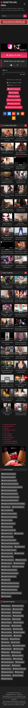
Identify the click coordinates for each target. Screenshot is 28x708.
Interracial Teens (8, 426)
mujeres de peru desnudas (9, 516)
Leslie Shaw (6, 642)
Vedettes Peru (6, 566)
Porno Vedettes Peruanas (9, 550)
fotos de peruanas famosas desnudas (12, 487)
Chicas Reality (6, 612)
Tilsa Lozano (20, 672)
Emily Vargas (6, 625)
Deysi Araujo (17, 619)
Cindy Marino (17, 612)
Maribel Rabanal (7, 648)
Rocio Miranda (18, 658)
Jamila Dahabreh (7, 635)
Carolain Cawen (18, 609)
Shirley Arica (17, 665)
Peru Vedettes (14, 92)
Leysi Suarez (16, 642)
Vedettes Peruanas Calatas (9, 569)
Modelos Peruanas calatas (9, 513)
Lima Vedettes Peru (19, 507)
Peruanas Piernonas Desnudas (10, 543)
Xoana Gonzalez (19, 675)
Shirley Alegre (6, 665)
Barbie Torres (17, 85)
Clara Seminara (7, 615)
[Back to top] (23, 703)
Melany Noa (6, 652)
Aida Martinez (6, 605)
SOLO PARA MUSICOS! (10, 443)
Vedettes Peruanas (18, 566)
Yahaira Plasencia (7, 678)
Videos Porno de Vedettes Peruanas (12, 593)
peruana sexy (19, 533)
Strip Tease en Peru (8, 556)
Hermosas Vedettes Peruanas (10, 500)
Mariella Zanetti (19, 648)
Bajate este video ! (15, 55)
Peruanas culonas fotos (9, 523)
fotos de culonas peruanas (9, 480)
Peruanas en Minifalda (14, 99)
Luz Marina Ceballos (19, 645)
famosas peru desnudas (9, 477)
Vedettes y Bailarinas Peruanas (10, 583)
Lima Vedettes (8, 434)
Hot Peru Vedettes (9, 437)
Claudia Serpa (6, 619)
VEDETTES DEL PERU (9, 4)
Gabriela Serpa (18, 629)
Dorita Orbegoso (7, 622)
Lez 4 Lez (6, 432)
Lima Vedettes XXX (8, 510)
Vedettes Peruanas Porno (9, 576)
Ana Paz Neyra (6, 609)
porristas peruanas (7, 553)
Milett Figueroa (16, 652)
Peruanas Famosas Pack (9, 540)
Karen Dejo (18, 635)
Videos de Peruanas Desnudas (10, 586)
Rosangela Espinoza (8, 662)
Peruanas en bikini (7, 526)
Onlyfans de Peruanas (10, 424)
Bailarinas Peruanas (14, 88)
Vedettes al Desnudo (14, 103)
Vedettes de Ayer (7, 563)
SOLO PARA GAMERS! (10, 441)
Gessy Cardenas (7, 632)
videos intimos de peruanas (10, 589)
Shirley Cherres (7, 668)
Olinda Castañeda (18, 655)
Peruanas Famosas (8, 536)
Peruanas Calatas (14, 96)
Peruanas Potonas (7, 546)
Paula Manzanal (7, 658)
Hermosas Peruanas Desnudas (11, 497)
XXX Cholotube (7, 596)
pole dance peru (20, 546)
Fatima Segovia (7, 629)
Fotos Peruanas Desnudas (9, 490)
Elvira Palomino (19, 622)
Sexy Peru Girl (19, 553)
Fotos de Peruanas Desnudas (10, 483)
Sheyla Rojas (20, 662)
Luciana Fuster (6, 645)
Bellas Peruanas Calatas (9, 473)
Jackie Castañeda (19, 632)
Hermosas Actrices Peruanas (10, 493)
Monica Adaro (6, 655)
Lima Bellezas (6, 507)
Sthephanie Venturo (8, 672)
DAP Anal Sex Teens (9, 430)
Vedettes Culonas (21, 559)
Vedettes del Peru (19, 563)
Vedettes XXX (6, 579)
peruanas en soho (7, 533)
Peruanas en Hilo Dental (9, 530)
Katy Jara (5, 639)
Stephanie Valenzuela (20, 668)
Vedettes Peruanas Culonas (14, 107)
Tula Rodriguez (7, 675)
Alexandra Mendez (18, 605)
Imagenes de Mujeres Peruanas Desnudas (13, 503)
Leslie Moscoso (15, 639)
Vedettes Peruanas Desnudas (10, 573)
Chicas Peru (7, 439)
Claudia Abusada (19, 615)
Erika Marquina (17, 625)
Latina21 (6, 428)
